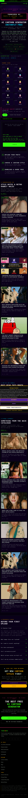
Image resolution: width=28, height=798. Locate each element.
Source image (6, 134)
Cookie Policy (8, 410)
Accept (14, 399)
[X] (14, 739)
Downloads (3, 754)
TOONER (4, 3)
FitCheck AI (3, 752)
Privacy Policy (14, 410)
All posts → (4, 193)
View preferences (14, 407)
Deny (14, 403)
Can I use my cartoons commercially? (12, 659)
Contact (3, 769)
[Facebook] (2, 739)
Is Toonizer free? (6, 628)
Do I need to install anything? (10, 643)
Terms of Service (4, 774)
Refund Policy (4, 782)
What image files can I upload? (10, 639)
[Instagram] (5, 739)
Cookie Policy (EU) (5, 779)
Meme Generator (4, 749)
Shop (2, 762)
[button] (27, 388)
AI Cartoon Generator (5, 744)
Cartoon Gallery (4, 759)
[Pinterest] (11, 739)
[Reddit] (19, 739)
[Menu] (26, 4)
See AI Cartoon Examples (14, 721)
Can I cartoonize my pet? (8, 651)
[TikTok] (8, 739)
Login (24, 3)
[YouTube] (16, 739)
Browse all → (4, 430)
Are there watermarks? (7, 647)
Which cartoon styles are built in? (11, 655)
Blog (2, 764)
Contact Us (20, 410)
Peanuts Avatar (4, 747)
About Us (3, 767)
